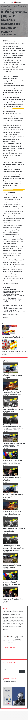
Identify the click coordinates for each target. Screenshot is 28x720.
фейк (14, 310)
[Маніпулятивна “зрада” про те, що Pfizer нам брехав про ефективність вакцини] (9, 334)
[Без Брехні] (16, 2)
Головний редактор (7, 679)
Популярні (5, 361)
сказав (5, 106)
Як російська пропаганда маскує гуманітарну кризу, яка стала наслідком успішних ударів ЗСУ (12, 392)
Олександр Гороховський (6, 34)
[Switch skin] (9, 2)
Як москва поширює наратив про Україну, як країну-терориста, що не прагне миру (13, 479)
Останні (5, 360)
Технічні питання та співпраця (9, 681)
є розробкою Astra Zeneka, (11, 290)
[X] (3, 318)
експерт (19, 309)
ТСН (11, 310)
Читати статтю (6, 315)
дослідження (11, 144)
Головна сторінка (5, 5)
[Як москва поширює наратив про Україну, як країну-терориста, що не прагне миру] (10, 475)
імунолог (6, 310)
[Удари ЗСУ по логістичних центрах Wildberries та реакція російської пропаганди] (10, 372)
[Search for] (6, 2)
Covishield (6, 309)
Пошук (4, 669)
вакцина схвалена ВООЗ (12, 297)
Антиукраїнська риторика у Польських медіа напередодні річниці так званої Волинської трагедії (14, 409)
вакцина (13, 309)
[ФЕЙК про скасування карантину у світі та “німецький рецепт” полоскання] (9, 349)
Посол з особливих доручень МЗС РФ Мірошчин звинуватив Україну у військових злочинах (14, 445)
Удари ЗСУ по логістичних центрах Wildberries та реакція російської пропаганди (13, 375)
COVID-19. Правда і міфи (16, 5)
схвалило (11, 220)
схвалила (19, 251)
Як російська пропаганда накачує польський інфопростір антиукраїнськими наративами (12, 462)
